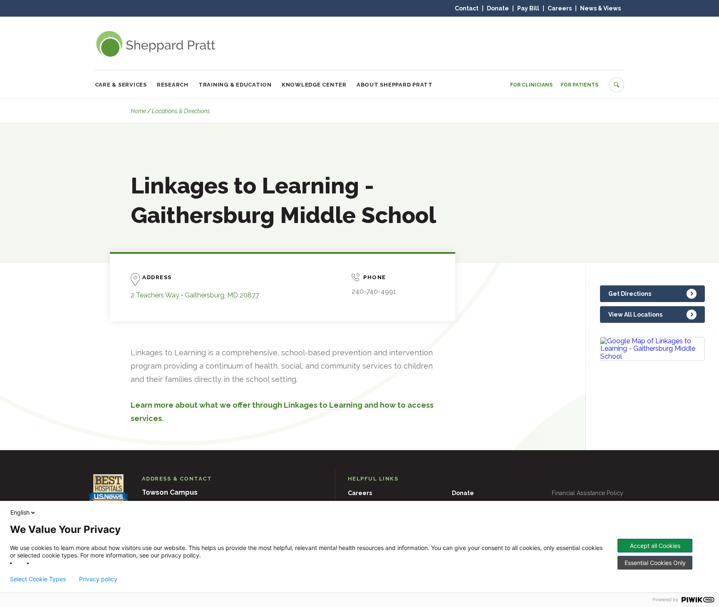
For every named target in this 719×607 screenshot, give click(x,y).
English (20, 512)
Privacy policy (98, 579)
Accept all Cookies (655, 545)
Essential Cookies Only (655, 562)
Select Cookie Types (38, 579)
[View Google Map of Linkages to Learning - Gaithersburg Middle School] (652, 349)
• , (195, 295)
